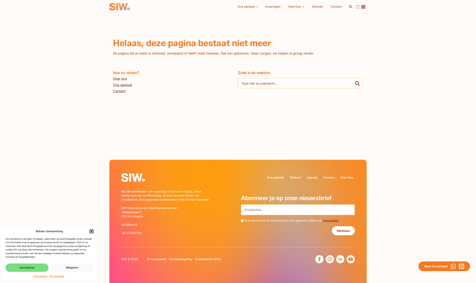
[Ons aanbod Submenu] (258, 6)
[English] (363, 6)
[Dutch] (358, 6)
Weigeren (72, 267)
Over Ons (294, 6)
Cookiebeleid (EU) (208, 259)
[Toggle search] (351, 7)
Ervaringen (273, 6)
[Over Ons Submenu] (304, 6)
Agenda (312, 177)
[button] (91, 231)
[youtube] (351, 259)
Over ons (120, 79)
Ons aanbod (246, 6)
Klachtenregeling (180, 259)
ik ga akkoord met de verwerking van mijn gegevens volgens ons (291, 220)
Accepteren (27, 267)
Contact (336, 6)
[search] (357, 83)
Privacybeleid (56, 276)
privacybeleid (330, 220)
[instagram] (330, 259)
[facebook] (319, 259)
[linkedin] (340, 259)
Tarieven (317, 6)
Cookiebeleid (40, 276)
